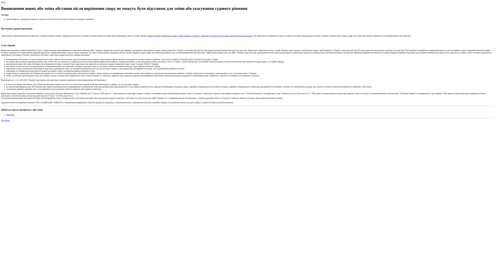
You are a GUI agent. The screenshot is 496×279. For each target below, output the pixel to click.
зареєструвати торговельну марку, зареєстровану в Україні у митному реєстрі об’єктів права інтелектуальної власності (200, 36)
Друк (3, 2)
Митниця (10, 115)
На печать (5, 120)
